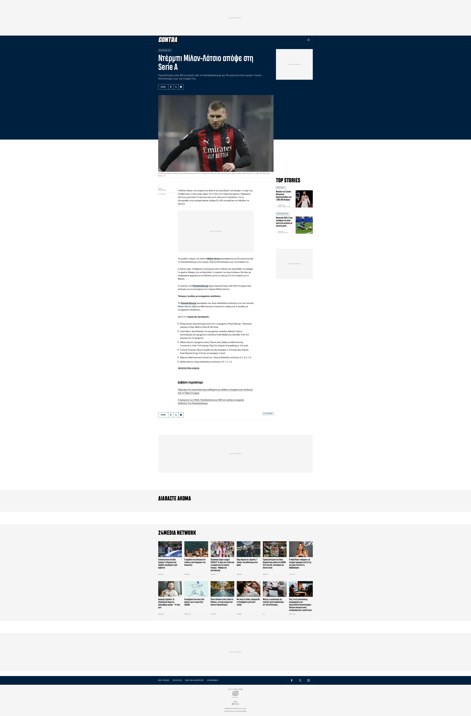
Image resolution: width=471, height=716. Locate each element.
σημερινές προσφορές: (198, 317)
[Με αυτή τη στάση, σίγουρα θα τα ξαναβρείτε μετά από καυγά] (248, 589)
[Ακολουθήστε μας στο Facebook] (291, 680)
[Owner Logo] (235, 694)
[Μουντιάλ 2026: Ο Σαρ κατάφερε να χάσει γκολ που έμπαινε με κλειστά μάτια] (304, 225)
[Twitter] (176, 87)
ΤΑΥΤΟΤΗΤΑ (177, 680)
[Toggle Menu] (308, 40)
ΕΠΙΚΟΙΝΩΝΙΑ (212, 680)
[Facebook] (171, 87)
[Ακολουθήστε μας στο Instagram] (308, 680)
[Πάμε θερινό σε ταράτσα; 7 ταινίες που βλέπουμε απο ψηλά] (248, 549)
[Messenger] (181, 87)
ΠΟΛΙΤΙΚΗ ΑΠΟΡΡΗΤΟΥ (194, 680)
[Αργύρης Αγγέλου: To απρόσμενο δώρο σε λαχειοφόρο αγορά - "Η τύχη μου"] (170, 589)
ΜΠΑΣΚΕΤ (281, 187)
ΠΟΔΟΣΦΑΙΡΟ (282, 214)
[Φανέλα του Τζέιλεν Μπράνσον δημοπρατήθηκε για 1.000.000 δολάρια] (304, 198)
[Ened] (235, 704)
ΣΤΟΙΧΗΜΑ (268, 413)
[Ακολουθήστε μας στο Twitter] (300, 680)
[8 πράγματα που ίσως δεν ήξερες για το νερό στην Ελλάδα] (196, 589)
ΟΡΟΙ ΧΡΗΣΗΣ (164, 680)
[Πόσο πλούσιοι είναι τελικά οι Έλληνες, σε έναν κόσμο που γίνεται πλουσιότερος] (222, 589)
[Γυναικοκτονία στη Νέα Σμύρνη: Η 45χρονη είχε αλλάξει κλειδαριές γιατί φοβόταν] (170, 549)
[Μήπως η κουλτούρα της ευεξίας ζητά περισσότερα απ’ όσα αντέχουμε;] (275, 589)
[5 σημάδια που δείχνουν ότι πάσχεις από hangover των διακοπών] (196, 549)
